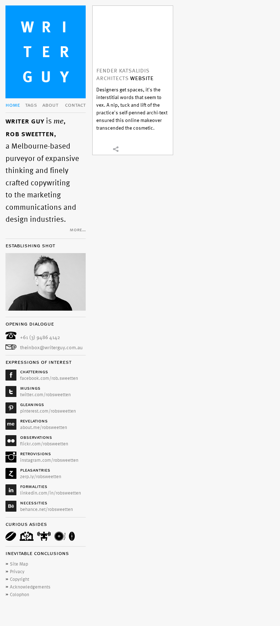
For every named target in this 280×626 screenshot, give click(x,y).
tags (31, 105)
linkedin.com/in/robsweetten (50, 493)
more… (78, 230)
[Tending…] (27, 536)
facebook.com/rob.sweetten (49, 378)
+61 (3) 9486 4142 (40, 337)
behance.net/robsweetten (46, 509)
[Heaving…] (44, 536)
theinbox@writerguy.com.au (51, 347)
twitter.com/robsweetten (45, 394)
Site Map (19, 564)
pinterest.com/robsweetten (48, 411)
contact (75, 105)
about (50, 105)
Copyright (19, 579)
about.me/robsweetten (43, 427)
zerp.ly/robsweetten (40, 476)
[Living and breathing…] (72, 536)
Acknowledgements (30, 587)
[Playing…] (59, 536)
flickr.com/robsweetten (44, 444)
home (12, 105)
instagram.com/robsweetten (49, 460)
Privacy (17, 571)
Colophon (19, 594)
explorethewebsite (132, 32)
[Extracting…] (10, 536)
